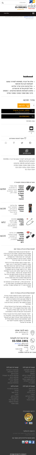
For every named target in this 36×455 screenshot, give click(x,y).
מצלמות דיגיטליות (12, 370)
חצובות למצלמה (12, 372)
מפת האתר (14, 403)
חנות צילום (14, 374)
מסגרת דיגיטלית (29, 381)
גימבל (33, 394)
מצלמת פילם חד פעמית (10, 375)
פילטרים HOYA (29, 377)
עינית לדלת (31, 392)
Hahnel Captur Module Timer (21, 208)
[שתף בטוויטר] (22, 143)
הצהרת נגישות (13, 402)
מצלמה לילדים (13, 379)
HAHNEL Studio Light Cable (20, 222)
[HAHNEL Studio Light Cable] (30, 221)
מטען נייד (31, 383)
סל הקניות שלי (13, 400)
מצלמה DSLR (30, 372)
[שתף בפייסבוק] (30, 143)
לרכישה (21, 105)
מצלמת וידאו (14, 377)
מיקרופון (32, 390)
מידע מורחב (27, 153)
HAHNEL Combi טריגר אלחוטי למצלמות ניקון (20, 237)
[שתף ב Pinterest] (14, 143)
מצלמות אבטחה (13, 383)
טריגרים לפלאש (28, 17)
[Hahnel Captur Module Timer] (30, 208)
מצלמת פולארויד (12, 389)
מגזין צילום (14, 396)
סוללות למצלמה (29, 370)
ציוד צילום (31, 398)
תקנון (16, 394)
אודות (16, 390)
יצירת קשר (14, 392)
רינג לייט (32, 389)
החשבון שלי (14, 398)
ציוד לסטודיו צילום (28, 375)
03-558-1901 (20, 340)
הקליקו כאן (18, 343)
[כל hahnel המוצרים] (28, 76)
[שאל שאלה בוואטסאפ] (6, 143)
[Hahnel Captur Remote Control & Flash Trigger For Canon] (30, 188)
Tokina (32, 374)
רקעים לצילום (30, 396)
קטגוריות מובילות (29, 367)
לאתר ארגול (31, 400)
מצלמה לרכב (14, 381)
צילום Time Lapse (28, 379)
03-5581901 (21, 7)
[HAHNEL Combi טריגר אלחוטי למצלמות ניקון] (30, 235)
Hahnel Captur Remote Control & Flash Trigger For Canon (21, 192)
